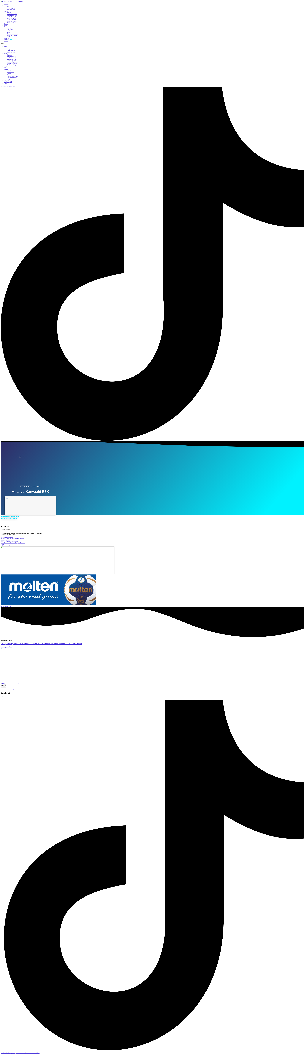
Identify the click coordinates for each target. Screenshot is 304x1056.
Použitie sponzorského (12, 34)
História (9, 31)
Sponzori (9, 32)
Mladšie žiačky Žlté (12, 14)
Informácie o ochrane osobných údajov (10, 689)
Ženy (5, 5)
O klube (6, 26)
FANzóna (6, 38)
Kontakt (6, 41)
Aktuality (6, 4)
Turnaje (6, 24)
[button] (10, 516)
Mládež (6, 11)
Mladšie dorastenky (12, 21)
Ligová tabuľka (11, 8)
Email (2, 685)
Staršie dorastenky (11, 22)
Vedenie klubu (10, 29)
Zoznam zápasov (11, 9)
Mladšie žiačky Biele (12, 16)
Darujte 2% (8, 39)
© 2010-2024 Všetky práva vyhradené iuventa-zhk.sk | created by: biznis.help (20, 1053)
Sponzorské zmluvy (12, 35)
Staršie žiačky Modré (12, 19)
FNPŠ (8, 36)
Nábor (5, 25)
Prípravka (9, 12)
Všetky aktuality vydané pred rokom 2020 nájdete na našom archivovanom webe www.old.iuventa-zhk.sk (41, 644)
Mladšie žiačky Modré (12, 15)
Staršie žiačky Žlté (11, 18)
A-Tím (8, 7)
